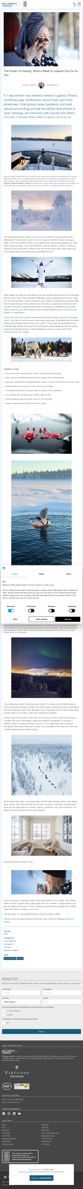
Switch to (41, 1178)
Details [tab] (41, 574)
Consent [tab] (14, 574)
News (6, 934)
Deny (15, 619)
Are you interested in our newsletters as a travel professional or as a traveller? (29, 1007)
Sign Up (41, 1031)
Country (6, 998)
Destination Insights (11, 950)
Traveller (9, 1015)
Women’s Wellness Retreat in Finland (17, 183)
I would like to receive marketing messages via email (21, 1019)
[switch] (31, 610)
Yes (7, 1023)
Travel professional (13, 1011)
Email (46, 998)
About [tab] (68, 574)
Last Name (48, 989)
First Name (7, 989)
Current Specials (10, 941)
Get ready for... (9, 944)
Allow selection (41, 619)
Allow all (68, 619)
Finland (20, 958)
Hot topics (7, 947)
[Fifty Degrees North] (11, 4)
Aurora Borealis (10, 958)
